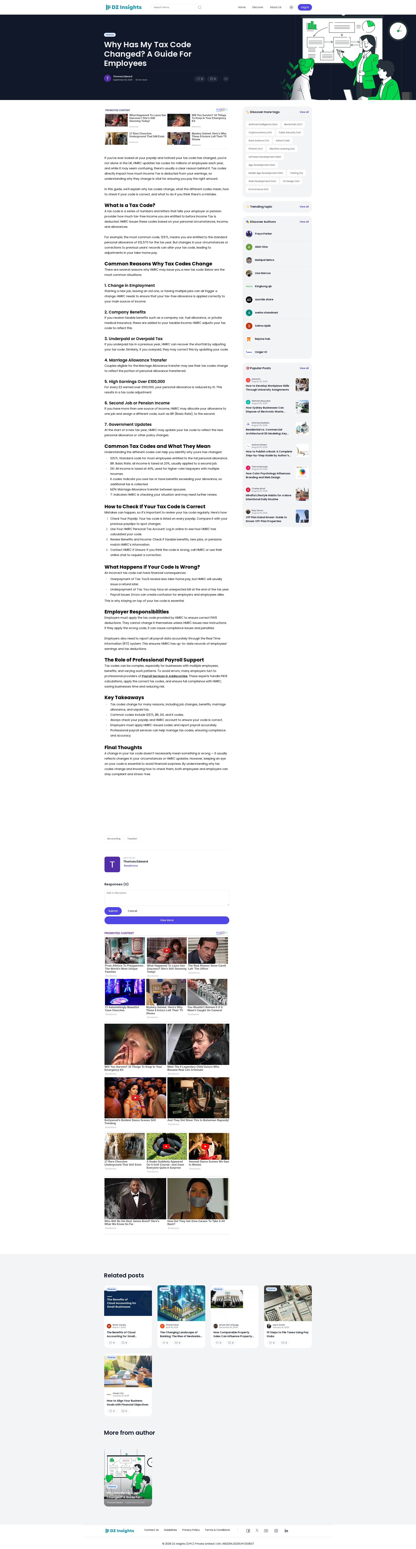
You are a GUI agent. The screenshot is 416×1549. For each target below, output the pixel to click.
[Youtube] (266, 1531)
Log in (305, 7)
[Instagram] (276, 1531)
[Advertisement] (166, 806)
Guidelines (170, 1530)
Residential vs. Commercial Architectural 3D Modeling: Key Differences (266, 432)
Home (242, 7)
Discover (257, 7)
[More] (226, 79)
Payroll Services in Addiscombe (164, 676)
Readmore (131, 866)
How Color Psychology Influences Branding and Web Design (268, 475)
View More (167, 920)
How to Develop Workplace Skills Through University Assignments (267, 388)
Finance (110, 34)
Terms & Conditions (217, 1530)
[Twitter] (257, 1530)
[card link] (302, 384)
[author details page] (107, 78)
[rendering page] (124, 7)
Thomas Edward (122, 76)
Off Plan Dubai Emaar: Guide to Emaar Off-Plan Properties (266, 519)
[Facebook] (248, 1531)
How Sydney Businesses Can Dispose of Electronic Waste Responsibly (265, 410)
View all (304, 112)
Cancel (132, 911)
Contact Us (151, 1530)
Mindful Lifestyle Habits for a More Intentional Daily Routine (268, 497)
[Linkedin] (286, 1531)
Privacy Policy (191, 1530)
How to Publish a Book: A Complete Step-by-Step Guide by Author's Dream (269, 453)
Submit (113, 911)
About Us (275, 7)
